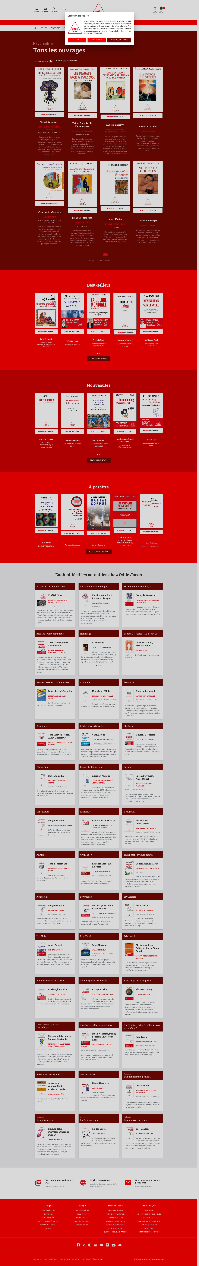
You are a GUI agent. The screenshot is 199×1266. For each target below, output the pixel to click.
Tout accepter (77, 40)
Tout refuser (97, 40)
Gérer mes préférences (119, 40)
